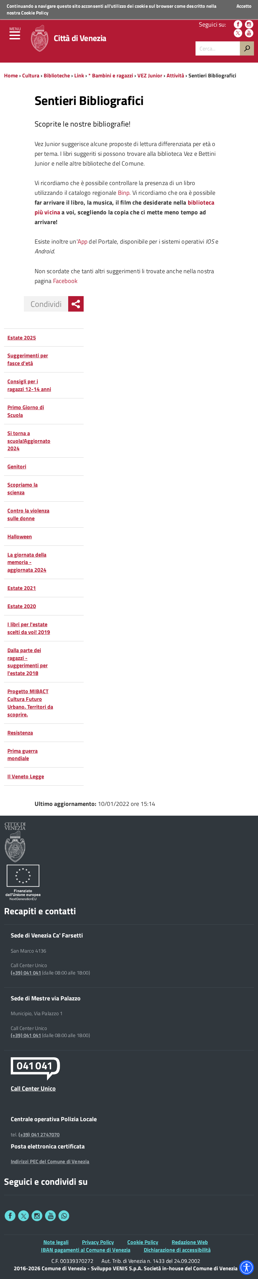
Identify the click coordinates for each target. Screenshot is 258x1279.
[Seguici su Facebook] (238, 24)
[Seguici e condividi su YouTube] (50, 1215)
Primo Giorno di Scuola (25, 411)
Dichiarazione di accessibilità (177, 1250)
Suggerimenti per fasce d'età (27, 359)
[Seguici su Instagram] (249, 24)
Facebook (65, 280)
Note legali (56, 1242)
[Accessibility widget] (246, 1267)
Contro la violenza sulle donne (28, 514)
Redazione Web (190, 1242)
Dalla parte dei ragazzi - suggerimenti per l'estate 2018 (27, 661)
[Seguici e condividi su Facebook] (10, 1215)
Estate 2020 (21, 606)
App (83, 241)
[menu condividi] (76, 304)
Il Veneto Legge (25, 776)
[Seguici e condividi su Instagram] (37, 1215)
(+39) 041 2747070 (39, 1134)
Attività (175, 75)
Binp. (125, 192)
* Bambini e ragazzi (110, 75)
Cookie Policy (34, 12)
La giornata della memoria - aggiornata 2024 (26, 562)
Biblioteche (57, 75)
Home (11, 75)
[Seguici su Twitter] (238, 33)
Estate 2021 (21, 588)
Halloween (19, 536)
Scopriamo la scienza (22, 488)
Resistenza (20, 733)
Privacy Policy (98, 1242)
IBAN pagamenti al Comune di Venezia (85, 1250)
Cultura (30, 75)
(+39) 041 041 (26, 972)
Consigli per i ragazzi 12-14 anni (29, 385)
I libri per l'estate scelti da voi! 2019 (28, 628)
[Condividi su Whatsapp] (63, 1215)
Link (79, 75)
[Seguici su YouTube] (249, 33)
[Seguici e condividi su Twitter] (23, 1215)
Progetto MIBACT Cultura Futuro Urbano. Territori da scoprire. (30, 702)
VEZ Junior (149, 75)
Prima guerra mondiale (22, 754)
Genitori (16, 466)
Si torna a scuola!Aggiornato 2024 (28, 441)
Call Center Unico (33, 1088)
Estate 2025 (21, 337)
